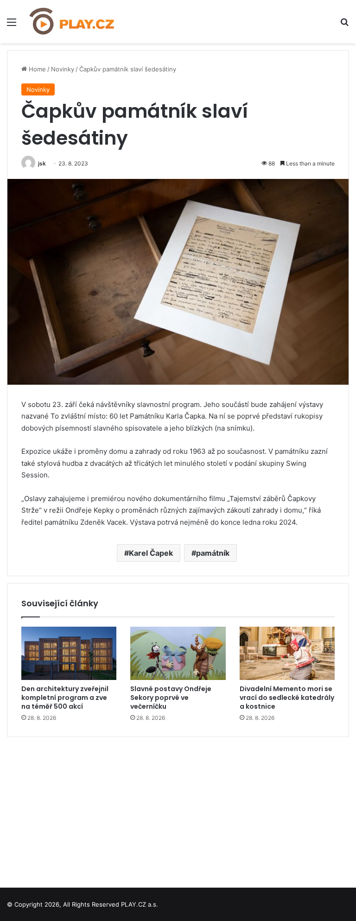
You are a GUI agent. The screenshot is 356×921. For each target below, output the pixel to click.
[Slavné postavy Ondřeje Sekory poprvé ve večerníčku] (177, 653)
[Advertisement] (178, 809)
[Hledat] (344, 25)
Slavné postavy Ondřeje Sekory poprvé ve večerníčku (170, 697)
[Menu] (11, 25)
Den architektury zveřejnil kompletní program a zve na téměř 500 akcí (64, 697)
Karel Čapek (151, 553)
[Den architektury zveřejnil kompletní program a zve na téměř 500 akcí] (68, 653)
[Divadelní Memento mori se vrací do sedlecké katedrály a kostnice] (287, 653)
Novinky (62, 69)
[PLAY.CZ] (72, 21)
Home (36, 69)
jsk (42, 163)
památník (212, 553)
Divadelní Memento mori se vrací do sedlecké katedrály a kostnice (287, 697)
